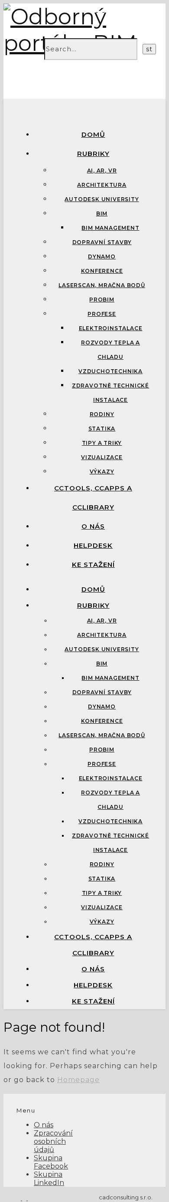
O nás (93, 526)
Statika (102, 428)
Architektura (102, 185)
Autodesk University (102, 199)
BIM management (110, 228)
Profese (102, 314)
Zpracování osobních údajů (53, 1141)
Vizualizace (102, 457)
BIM (101, 213)
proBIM (101, 299)
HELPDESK (93, 545)
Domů (93, 134)
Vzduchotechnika (110, 371)
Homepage (78, 1080)
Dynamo (102, 256)
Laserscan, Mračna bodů (101, 285)
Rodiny (102, 414)
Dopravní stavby (102, 242)
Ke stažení (93, 564)
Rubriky (93, 153)
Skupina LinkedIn (49, 1178)
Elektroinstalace (111, 328)
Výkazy (102, 471)
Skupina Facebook (51, 1162)
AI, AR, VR (102, 170)
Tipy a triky (102, 443)
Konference (102, 271)
